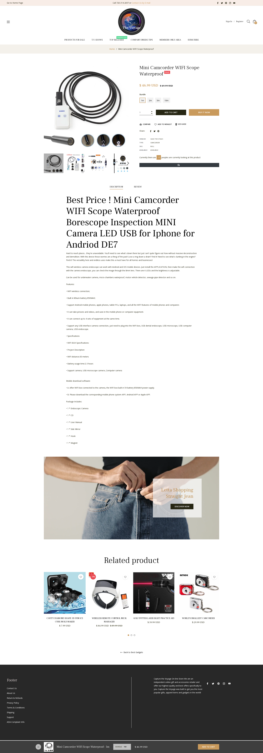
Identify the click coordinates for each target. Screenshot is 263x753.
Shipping (10, 712)
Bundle (142, 94)
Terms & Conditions (16, 707)
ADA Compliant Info (16, 722)
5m (158, 100)
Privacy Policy (13, 703)
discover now (182, 506)
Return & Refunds (15, 698)
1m (142, 100)
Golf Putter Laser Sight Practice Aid (153, 618)
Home (112, 49)
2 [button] (131, 635)
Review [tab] (138, 186)
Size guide (181, 124)
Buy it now (204, 112)
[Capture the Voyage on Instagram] (230, 3)
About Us (11, 693)
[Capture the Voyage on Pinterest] (226, 3)
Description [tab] (116, 186)
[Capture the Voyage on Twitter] (222, 3)
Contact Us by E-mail (141, 3)
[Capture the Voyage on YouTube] (234, 3)
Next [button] (128, 163)
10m (166, 100)
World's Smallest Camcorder (198, 618)
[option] (64, 602)
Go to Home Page (15, 3)
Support (10, 717)
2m (150, 100)
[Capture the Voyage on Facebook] (218, 3)
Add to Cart (208, 746)
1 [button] (128, 635)
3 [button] (134, 635)
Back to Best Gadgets (133, 652)
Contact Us (12, 688)
